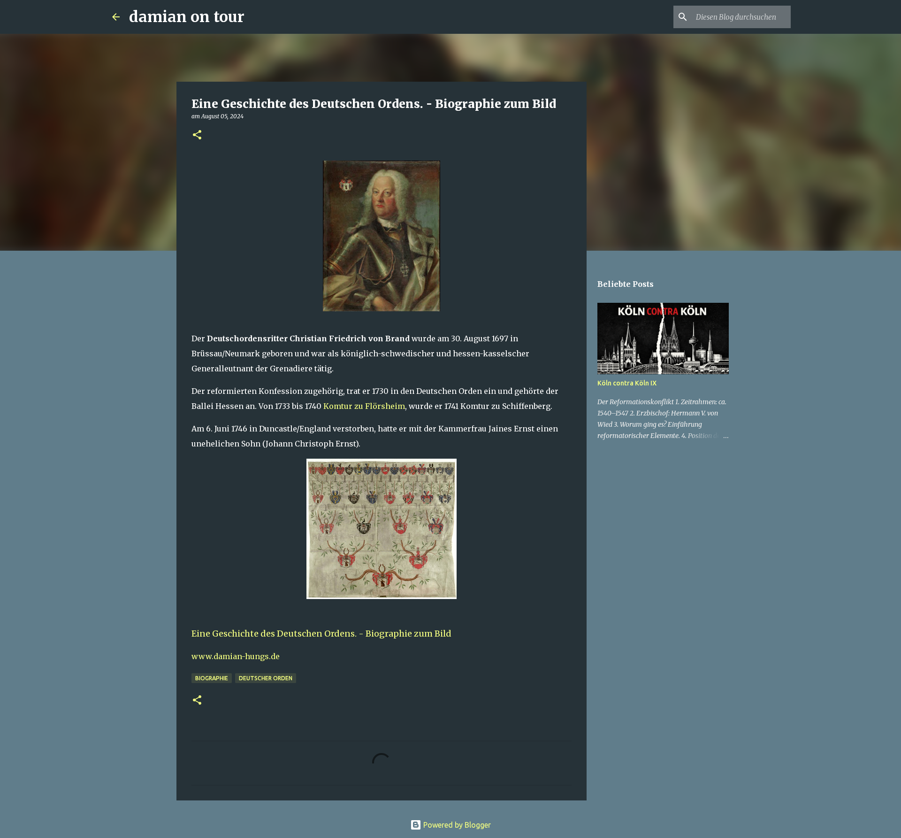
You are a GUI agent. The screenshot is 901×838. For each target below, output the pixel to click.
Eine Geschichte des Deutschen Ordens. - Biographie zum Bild (321, 633)
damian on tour (186, 17)
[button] (197, 135)
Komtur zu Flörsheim (364, 406)
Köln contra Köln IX (627, 383)
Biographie (211, 678)
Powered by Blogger (456, 825)
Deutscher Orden (265, 678)
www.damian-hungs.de (235, 656)
